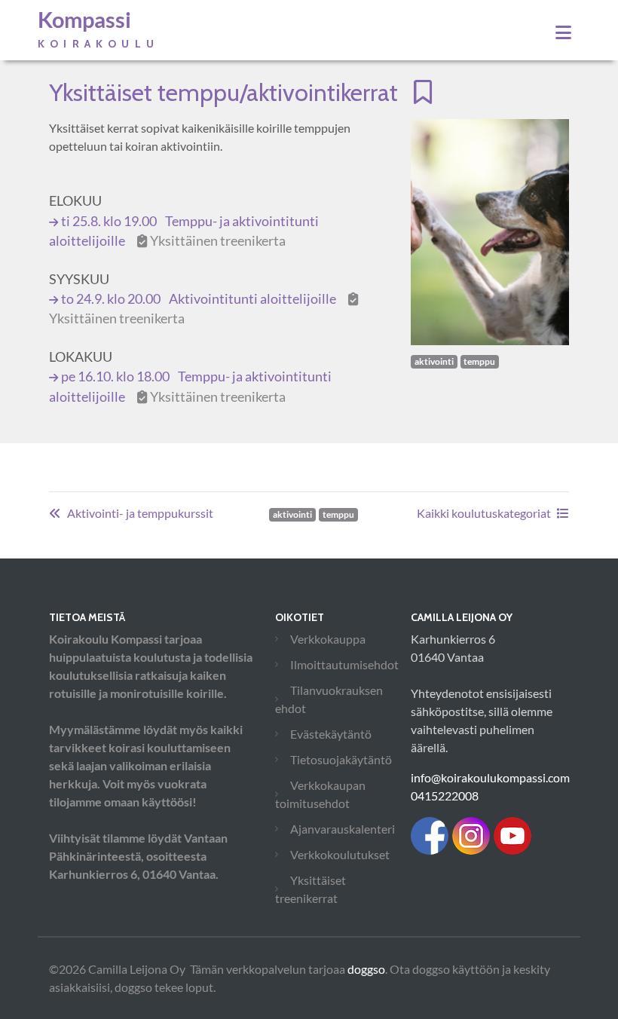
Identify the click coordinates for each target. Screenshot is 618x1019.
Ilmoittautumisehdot (344, 664)
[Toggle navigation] (563, 32)
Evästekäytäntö (331, 734)
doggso (366, 969)
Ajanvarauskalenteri (342, 829)
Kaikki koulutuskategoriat (484, 513)
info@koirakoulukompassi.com (490, 777)
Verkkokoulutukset (340, 854)
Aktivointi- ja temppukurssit (140, 513)
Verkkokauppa (328, 639)
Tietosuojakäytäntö (341, 759)
